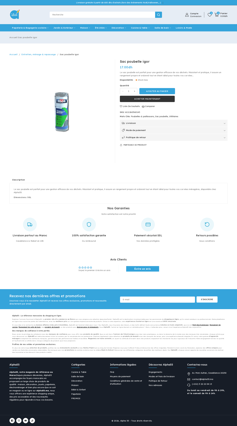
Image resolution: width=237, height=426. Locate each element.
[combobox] (106, 15)
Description (18, 179)
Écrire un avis (142, 268)
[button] (221, 15)
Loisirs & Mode (184, 27)
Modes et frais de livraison (162, 376)
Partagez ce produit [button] (135, 145)
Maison (84, 27)
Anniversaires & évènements (88, 327)
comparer (150, 106)
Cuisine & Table (78, 372)
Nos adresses (155, 385)
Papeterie (76, 394)
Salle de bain (162, 27)
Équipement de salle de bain (30, 327)
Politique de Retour (158, 381)
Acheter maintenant (147, 99)
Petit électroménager (201, 325)
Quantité (124, 85)
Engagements (155, 372)
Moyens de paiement (120, 376)
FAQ (112, 372)
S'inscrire (207, 299)
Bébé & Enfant (78, 389)
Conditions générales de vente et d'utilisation (126, 382)
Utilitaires (173, 116)
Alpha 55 (124, 421)
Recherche (158, 15)
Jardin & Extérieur (63, 27)
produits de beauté (52, 327)
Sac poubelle (161, 116)
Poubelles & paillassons (142, 116)
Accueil (13, 37)
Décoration (118, 27)
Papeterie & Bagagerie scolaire (29, 27)
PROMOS (75, 398)
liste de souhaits (131, 106)
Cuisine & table (139, 27)
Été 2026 (100, 27)
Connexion (195, 16)
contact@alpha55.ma (202, 379)
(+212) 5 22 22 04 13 (202, 384)
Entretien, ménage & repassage (39, 54)
